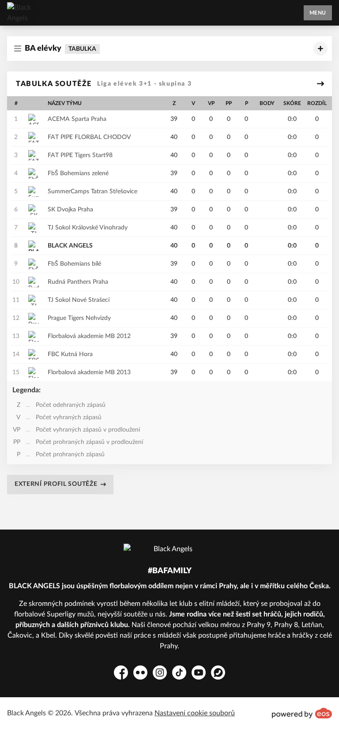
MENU (317, 12)
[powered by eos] (302, 713)
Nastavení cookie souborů (194, 713)
